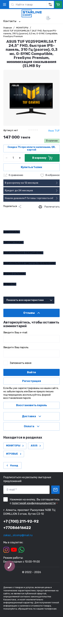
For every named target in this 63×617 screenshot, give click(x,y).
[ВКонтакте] (11, 212)
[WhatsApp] (32, 212)
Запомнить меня (20, 363)
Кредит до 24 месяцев (19, 190)
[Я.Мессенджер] (5, 212)
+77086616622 (17, 527)
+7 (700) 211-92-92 (21, 521)
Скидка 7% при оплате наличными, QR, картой (31, 148)
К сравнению (16, 175)
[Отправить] (55, 490)
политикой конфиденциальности (34, 503)
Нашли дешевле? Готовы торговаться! (29, 198)
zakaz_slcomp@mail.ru (18, 535)
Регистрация (31, 381)
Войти (31, 372)
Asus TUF (54, 130)
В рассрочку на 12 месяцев (21, 182)
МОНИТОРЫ (22, 27)
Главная (7, 27)
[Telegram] (21, 212)
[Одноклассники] (16, 212)
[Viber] (27, 212)
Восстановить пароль (31, 405)
